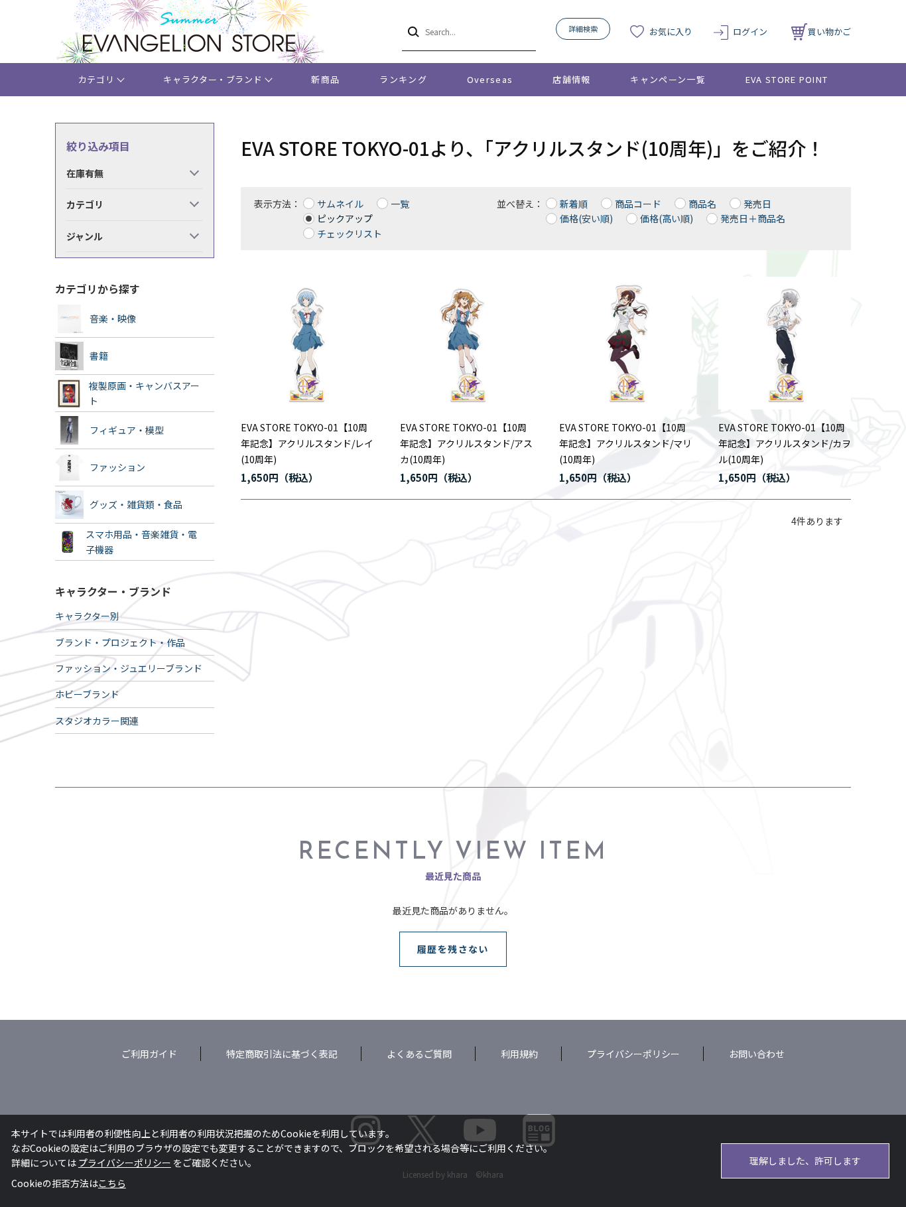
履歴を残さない (453, 949)
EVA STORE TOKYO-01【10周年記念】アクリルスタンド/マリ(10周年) (625, 443)
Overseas (490, 79)
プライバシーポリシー (633, 1053)
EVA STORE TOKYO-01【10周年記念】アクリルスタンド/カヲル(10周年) (784, 443)
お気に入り (670, 31)
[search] (412, 31)
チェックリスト (349, 233)
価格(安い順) (586, 218)
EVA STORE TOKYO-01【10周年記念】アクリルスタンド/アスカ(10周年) (466, 443)
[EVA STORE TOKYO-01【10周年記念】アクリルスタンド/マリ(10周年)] (625, 343)
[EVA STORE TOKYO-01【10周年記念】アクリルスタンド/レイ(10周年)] (307, 343)
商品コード (638, 203)
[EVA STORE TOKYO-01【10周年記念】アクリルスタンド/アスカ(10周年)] (466, 343)
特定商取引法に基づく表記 (282, 1053)
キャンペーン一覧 (667, 79)
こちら (112, 1183)
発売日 (757, 203)
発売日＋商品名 (752, 218)
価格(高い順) (666, 218)
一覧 (400, 203)
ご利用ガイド (149, 1053)
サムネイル (340, 203)
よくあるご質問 (419, 1053)
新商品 (325, 79)
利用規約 (519, 1053)
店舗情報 (571, 79)
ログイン (750, 31)
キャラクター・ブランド (212, 79)
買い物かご (829, 31)
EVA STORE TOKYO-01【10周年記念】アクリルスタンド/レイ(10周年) (307, 443)
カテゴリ (96, 79)
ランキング (403, 79)
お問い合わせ (757, 1053)
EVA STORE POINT (786, 79)
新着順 (574, 203)
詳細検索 (583, 28)
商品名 (702, 203)
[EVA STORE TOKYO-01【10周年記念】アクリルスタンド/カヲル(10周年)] (784, 343)
